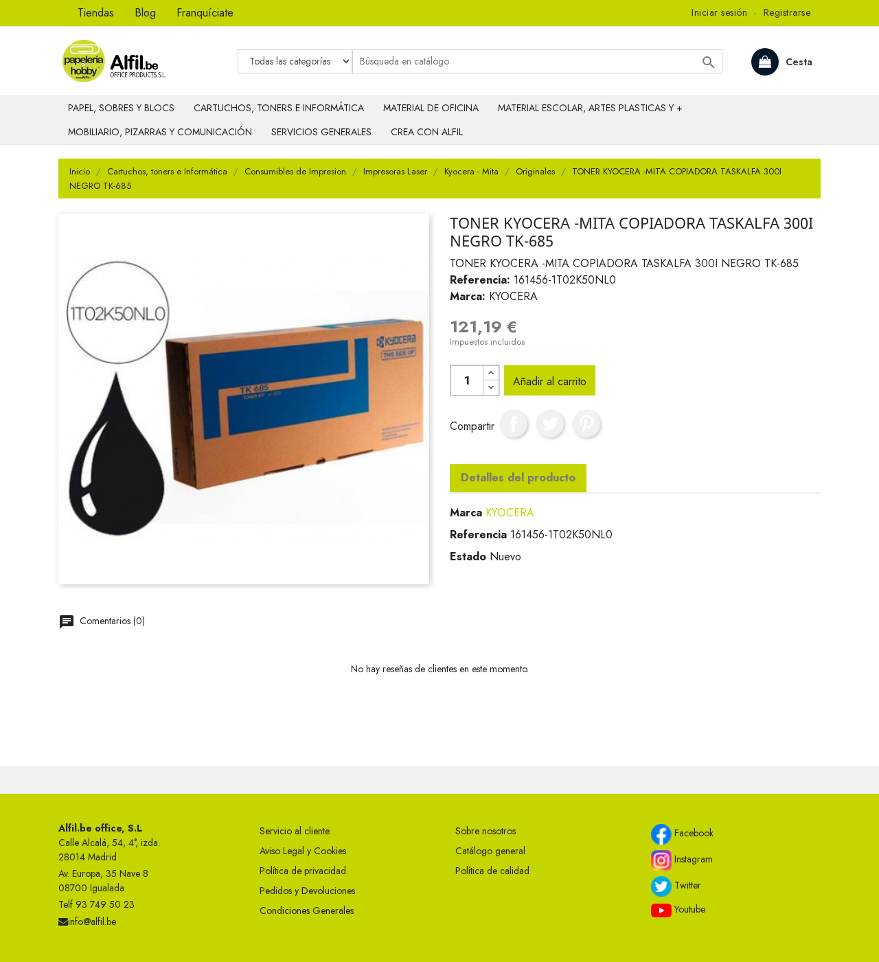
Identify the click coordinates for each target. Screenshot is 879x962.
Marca (466, 512)
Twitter (686, 885)
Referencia (478, 534)
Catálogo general (490, 851)
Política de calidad (492, 871)
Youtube (688, 909)
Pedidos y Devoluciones (307, 890)
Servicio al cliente (295, 831)
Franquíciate (204, 13)
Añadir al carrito (549, 381)
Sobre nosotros (485, 831)
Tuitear (550, 423)
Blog (145, 13)
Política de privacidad (303, 871)
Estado (468, 556)
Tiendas (96, 13)
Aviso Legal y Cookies (303, 851)
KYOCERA (510, 512)
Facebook (693, 833)
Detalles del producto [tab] (518, 477)
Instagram (692, 859)
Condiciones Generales (307, 910)
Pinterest (586, 423)
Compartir (513, 423)
